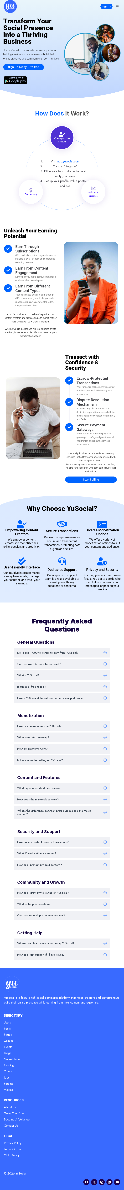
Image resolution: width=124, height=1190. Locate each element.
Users (7, 1022)
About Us (10, 1107)
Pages (8, 1034)
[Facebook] (86, 1182)
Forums (8, 1083)
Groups (9, 1041)
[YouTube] (117, 1182)
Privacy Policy (12, 1143)
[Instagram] (102, 1182)
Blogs (7, 1053)
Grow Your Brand (15, 1113)
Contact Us (11, 1125)
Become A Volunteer (17, 1119)
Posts (7, 1028)
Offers (8, 1071)
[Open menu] (117, 6)
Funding (9, 1065)
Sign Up (106, 6)
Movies (8, 1090)
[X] (94, 1182)
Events (8, 1047)
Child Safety (11, 1155)
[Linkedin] (109, 1182)
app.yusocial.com (68, 161)
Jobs (7, 1077)
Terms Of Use (12, 1149)
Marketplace (12, 1059)
